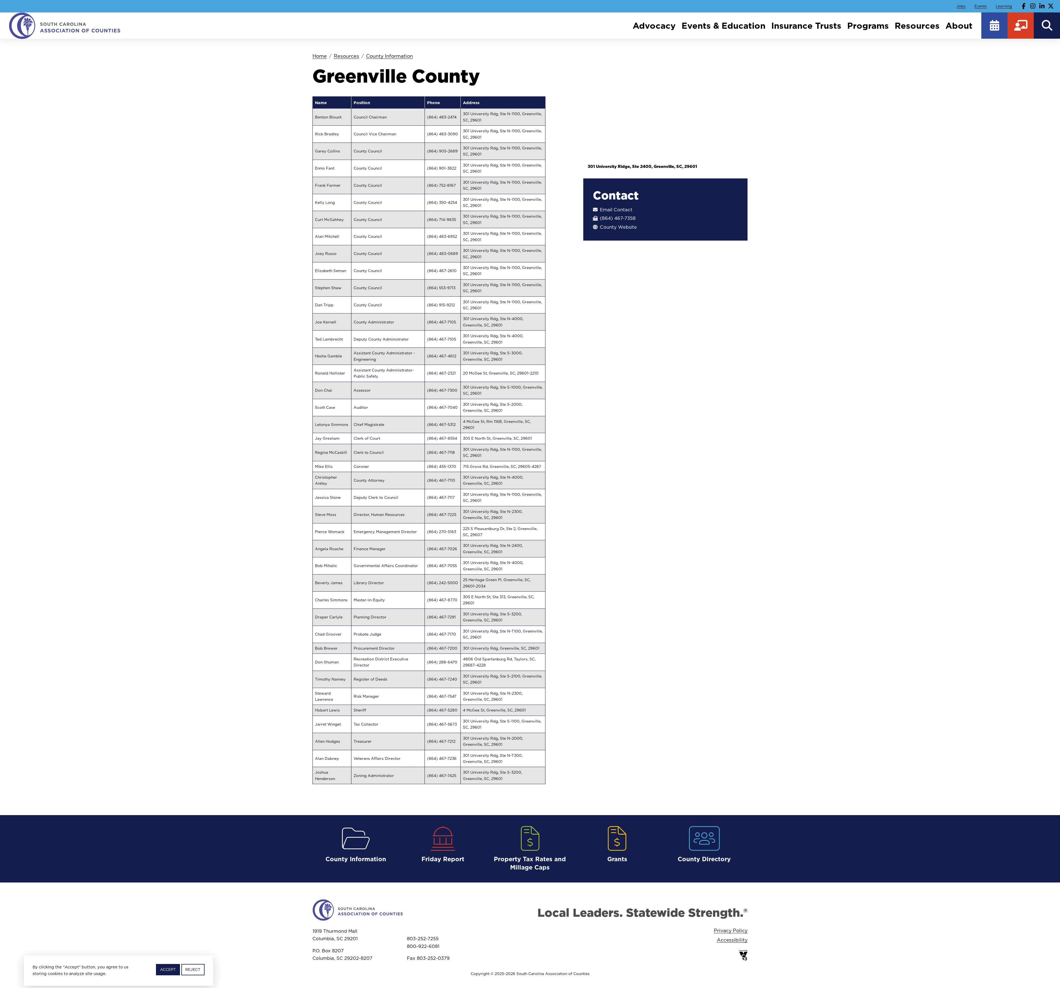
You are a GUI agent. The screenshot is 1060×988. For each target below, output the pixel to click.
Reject (192, 969)
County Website (618, 227)
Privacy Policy (731, 930)
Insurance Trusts (806, 25)
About (958, 25)
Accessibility (732, 939)
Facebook (1024, 6)
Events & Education (723, 25)
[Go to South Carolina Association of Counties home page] (65, 25)
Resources (917, 25)
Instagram (1033, 6)
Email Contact (616, 210)
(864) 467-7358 (618, 218)
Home (319, 55)
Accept (168, 969)
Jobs (961, 6)
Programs (868, 25)
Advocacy (654, 25)
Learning (1004, 6)
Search (1047, 25)
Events (980, 6)
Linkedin (1042, 6)
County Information (389, 55)
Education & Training (1021, 25)
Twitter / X (1051, 6)
